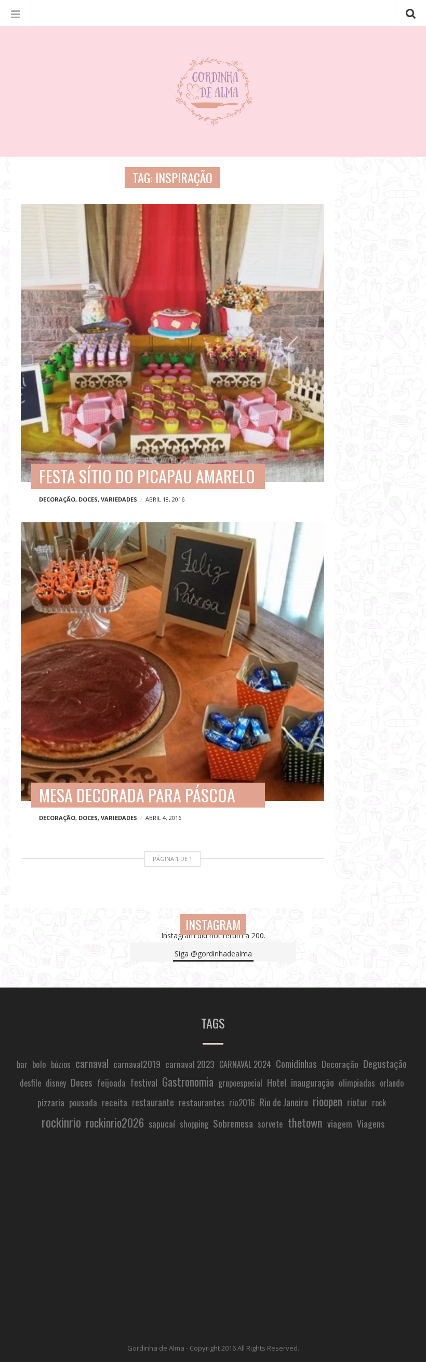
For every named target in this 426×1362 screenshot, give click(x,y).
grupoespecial (240, 1083)
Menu (15, 13)
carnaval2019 (137, 1064)
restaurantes (201, 1102)
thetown (305, 1122)
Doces (88, 499)
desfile (30, 1083)
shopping (194, 1124)
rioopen (327, 1101)
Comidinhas (296, 1063)
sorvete (270, 1123)
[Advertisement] (213, 1230)
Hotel (276, 1082)
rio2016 (242, 1102)
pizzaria (50, 1102)
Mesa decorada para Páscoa (137, 795)
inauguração (312, 1082)
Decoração (57, 499)
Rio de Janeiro (284, 1102)
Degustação (385, 1063)
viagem (339, 1123)
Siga (213, 953)
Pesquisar (410, 13)
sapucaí (162, 1123)
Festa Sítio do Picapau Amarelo (147, 476)
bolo (39, 1064)
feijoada (111, 1082)
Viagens (370, 1123)
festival (143, 1082)
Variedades (119, 499)
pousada (83, 1102)
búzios (61, 1064)
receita (114, 1102)
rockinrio (61, 1122)
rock (379, 1102)
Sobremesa (233, 1123)
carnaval (92, 1063)
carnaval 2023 (190, 1064)
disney (56, 1083)
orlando (392, 1083)
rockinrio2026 (115, 1122)
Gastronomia (188, 1082)
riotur (357, 1102)
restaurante (153, 1102)
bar (22, 1064)
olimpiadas (357, 1082)
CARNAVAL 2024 (245, 1064)
